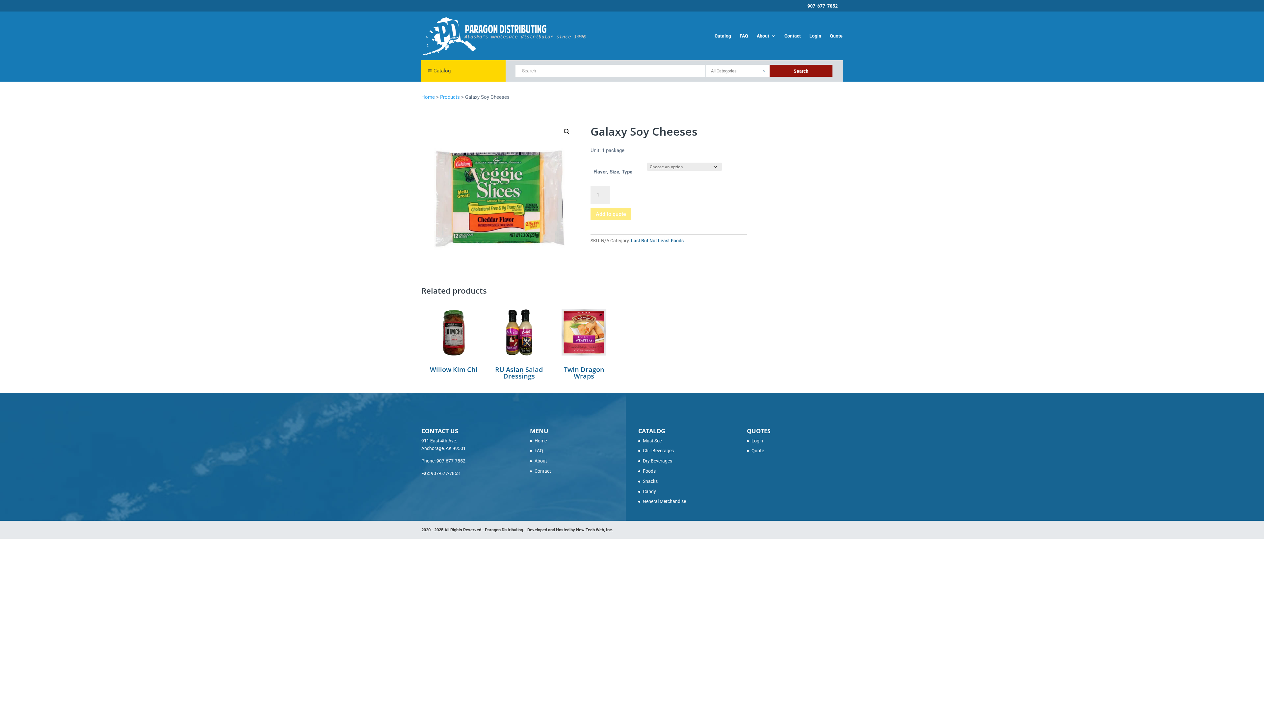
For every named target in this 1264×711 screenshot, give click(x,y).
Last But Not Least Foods (657, 240)
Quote (836, 36)
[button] (567, 132)
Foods (649, 471)
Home (541, 440)
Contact (792, 36)
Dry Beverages (657, 460)
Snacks (650, 481)
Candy (649, 491)
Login (815, 36)
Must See (652, 440)
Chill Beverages (658, 450)
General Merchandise (664, 501)
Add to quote (611, 214)
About (763, 36)
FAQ (744, 36)
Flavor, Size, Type (612, 172)
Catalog (723, 36)
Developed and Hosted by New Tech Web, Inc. (570, 529)
